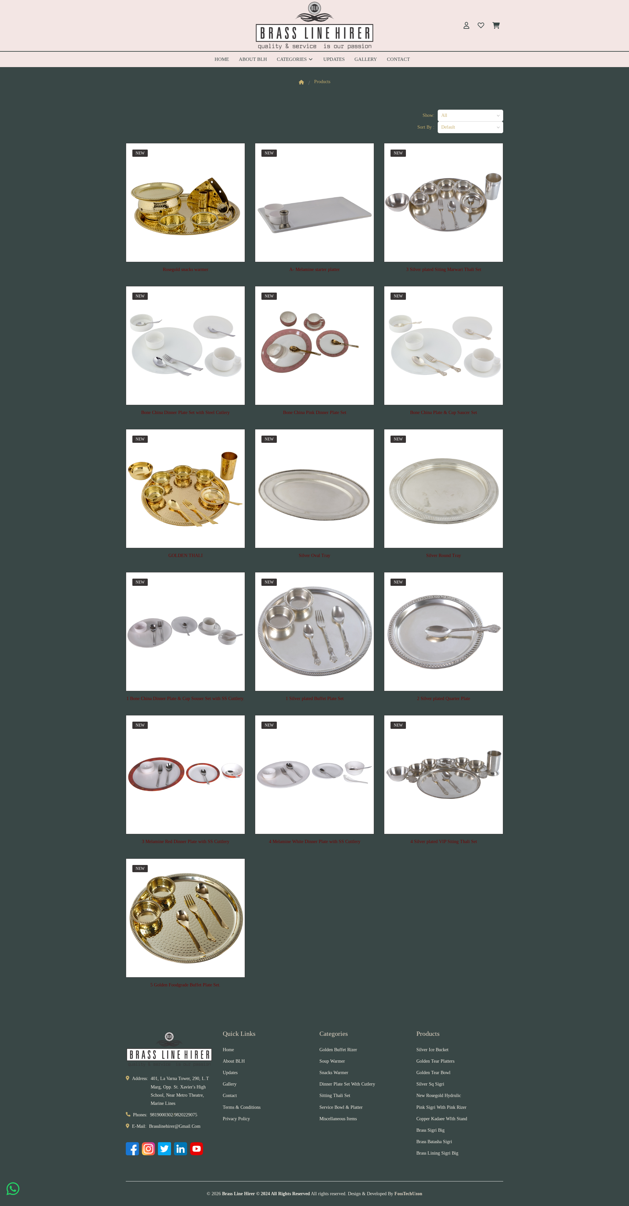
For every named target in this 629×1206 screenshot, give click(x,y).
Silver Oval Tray (314, 555)
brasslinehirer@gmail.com (174, 1126)
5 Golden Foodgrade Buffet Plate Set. (185, 984)
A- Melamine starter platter (314, 269)
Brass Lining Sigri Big (437, 1153)
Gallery (365, 59)
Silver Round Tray (443, 555)
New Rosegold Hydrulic (438, 1095)
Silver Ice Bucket (432, 1049)
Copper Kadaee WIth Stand (441, 1118)
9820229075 (185, 1114)
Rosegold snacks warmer (185, 269)
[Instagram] (148, 1148)
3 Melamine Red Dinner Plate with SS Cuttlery (185, 841)
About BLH (253, 59)
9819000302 (161, 1114)
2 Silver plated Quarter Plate (443, 698)
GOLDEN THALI (185, 555)
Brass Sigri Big (430, 1130)
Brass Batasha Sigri (434, 1141)
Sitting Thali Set (334, 1095)
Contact (398, 59)
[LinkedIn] (180, 1148)
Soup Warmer (332, 1061)
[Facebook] (132, 1148)
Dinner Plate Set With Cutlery (347, 1084)
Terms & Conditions (241, 1107)
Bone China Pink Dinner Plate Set (314, 412)
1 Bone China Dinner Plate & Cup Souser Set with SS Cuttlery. (185, 698)
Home (222, 59)
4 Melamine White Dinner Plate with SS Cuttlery (314, 841)
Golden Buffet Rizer (338, 1049)
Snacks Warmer (333, 1072)
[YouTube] (196, 1148)
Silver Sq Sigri (430, 1084)
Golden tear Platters (435, 1061)
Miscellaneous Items (338, 1118)
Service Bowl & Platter (341, 1107)
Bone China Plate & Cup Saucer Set (443, 412)
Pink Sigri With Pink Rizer (441, 1107)
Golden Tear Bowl (433, 1072)
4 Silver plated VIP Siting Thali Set (443, 841)
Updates (334, 59)
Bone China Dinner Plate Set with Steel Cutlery (185, 412)
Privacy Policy (236, 1118)
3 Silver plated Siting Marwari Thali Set (443, 269)
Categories (292, 59)
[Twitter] (164, 1148)
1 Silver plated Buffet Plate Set (315, 698)
